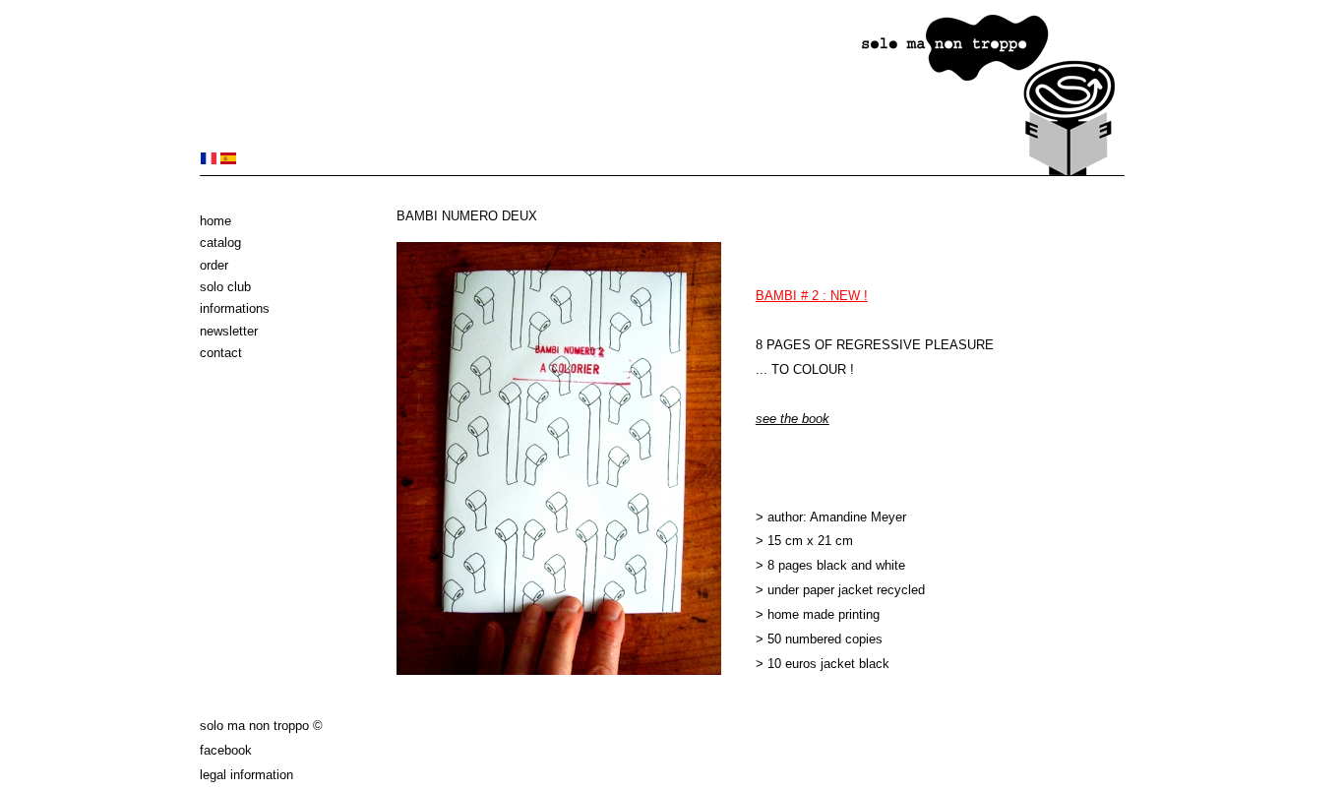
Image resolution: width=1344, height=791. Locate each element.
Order (214, 265)
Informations (235, 308)
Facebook (226, 750)
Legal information (246, 774)
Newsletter (229, 331)
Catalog (220, 242)
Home (215, 220)
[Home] (662, 171)
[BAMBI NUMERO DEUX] (208, 159)
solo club (225, 286)
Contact (221, 352)
